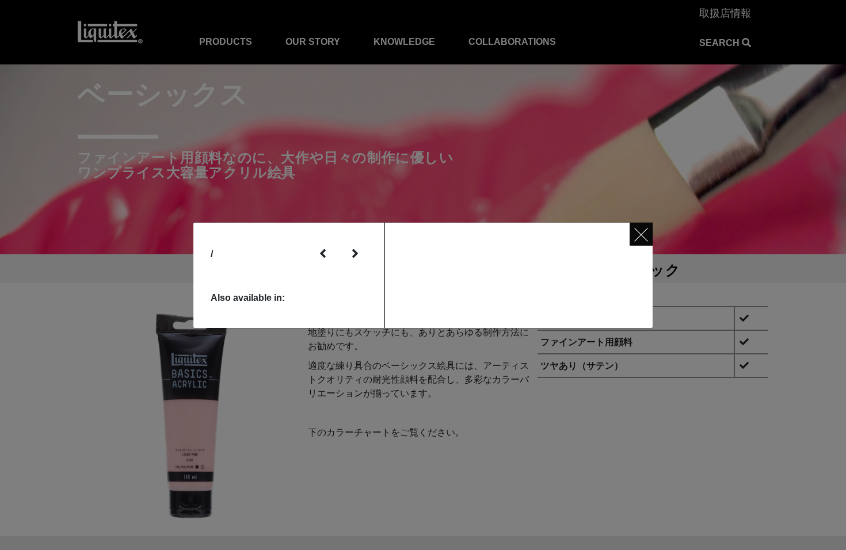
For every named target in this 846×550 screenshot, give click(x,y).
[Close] (641, 234)
